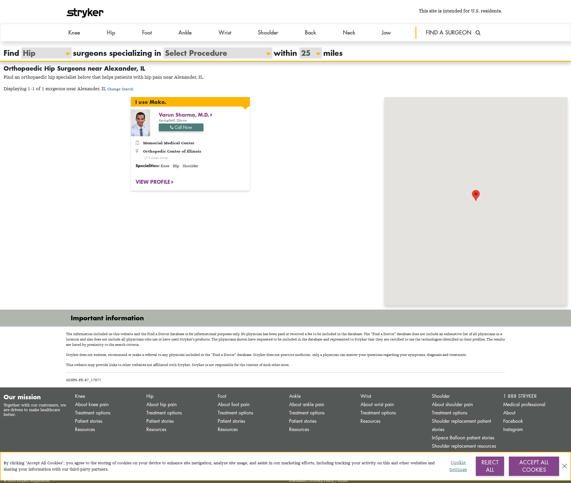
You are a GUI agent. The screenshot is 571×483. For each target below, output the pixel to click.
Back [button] (310, 32)
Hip (149, 396)
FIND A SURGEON (449, 32)
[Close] (564, 466)
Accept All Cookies (534, 466)
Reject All (489, 466)
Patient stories (88, 421)
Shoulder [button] (268, 32)
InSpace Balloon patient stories (463, 438)
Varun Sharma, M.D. (185, 114)
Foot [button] (147, 32)
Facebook (513, 421)
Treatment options (92, 413)
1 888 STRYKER (520, 396)
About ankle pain (306, 404)
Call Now (182, 127)
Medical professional (524, 404)
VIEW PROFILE (154, 181)
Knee (80, 396)
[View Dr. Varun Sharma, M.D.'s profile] (140, 122)
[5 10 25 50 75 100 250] (307, 52)
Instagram (513, 429)
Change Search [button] (120, 89)
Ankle (295, 396)
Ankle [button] (185, 32)
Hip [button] (111, 32)
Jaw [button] (386, 32)
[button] (476, 195)
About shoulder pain (452, 404)
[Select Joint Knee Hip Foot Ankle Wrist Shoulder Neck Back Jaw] (43, 52)
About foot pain (234, 404)
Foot (222, 396)
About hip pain (161, 404)
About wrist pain (377, 404)
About (509, 413)
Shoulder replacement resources (464, 446)
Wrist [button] (225, 32)
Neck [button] (349, 32)
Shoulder (441, 396)
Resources (85, 429)
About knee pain (92, 404)
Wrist (365, 396)
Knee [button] (74, 32)
